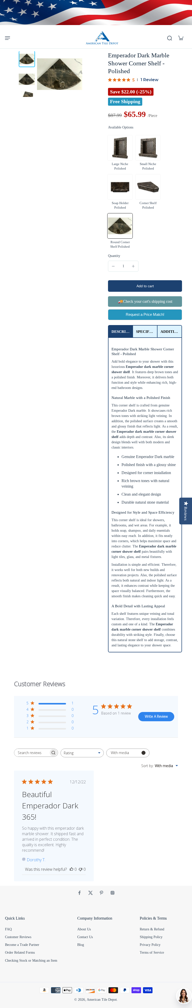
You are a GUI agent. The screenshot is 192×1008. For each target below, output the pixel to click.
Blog (80, 945)
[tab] (120, 331)
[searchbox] (31, 753)
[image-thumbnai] (26, 59)
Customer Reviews (18, 937)
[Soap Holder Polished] (120, 187)
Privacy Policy (150, 945)
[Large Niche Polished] (120, 148)
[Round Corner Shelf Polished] (120, 226)
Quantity (114, 256)
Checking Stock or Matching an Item (31, 960)
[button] (145, 286)
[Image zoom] (59, 74)
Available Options (120, 127)
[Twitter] (90, 892)
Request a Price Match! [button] (145, 314)
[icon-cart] (180, 38)
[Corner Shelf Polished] (148, 187)
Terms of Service (152, 952)
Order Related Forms (20, 952)
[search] (169, 38)
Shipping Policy (151, 937)
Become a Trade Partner (22, 945)
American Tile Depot (102, 999)
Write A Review (156, 716)
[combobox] (82, 753)
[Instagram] (112, 892)
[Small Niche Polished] (148, 148)
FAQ (8, 929)
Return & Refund (152, 929)
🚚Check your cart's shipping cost (145, 301)
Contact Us (85, 937)
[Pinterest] (101, 892)
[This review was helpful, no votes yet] (71, 869)
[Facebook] (79, 892)
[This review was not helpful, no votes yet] (80, 869)
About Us (84, 929)
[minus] (113, 266)
